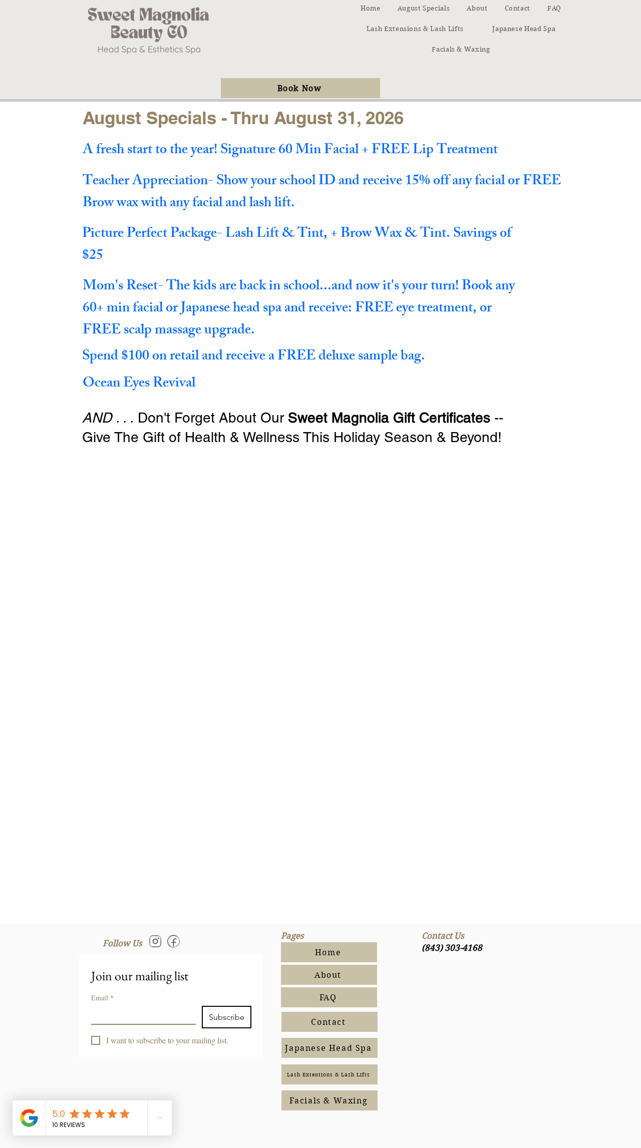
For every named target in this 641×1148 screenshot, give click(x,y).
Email (102, 997)
